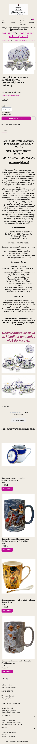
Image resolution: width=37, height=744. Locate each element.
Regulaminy (6, 684)
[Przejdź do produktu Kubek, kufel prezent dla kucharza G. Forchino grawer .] (18, 637)
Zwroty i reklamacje (8, 686)
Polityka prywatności (9, 720)
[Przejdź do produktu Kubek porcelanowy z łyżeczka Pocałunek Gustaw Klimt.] (18, 576)
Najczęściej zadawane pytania (12, 724)
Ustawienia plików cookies (11, 722)
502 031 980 (27, 33)
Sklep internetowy (16, 741)
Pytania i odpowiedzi (9, 688)
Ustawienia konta (7, 698)
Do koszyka (7, 489)
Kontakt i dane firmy (9, 732)
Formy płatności (7, 708)
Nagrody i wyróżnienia (9, 736)
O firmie (4, 734)
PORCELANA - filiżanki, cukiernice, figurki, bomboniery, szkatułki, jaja (24, 40)
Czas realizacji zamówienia (11, 712)
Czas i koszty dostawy (9, 710)
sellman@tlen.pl (18, 36)
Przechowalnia (7, 700)
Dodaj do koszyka (16, 118)
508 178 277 (8, 33)
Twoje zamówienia (8, 696)
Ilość (3, 106)
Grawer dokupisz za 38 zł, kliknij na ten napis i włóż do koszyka (18, 336)
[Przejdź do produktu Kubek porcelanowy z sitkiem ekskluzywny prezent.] (18, 454)
